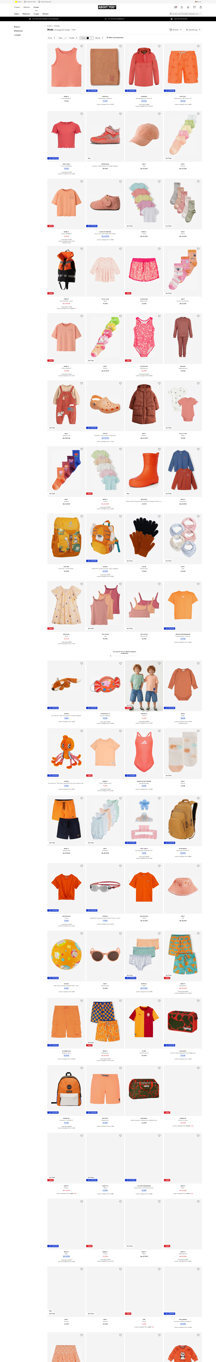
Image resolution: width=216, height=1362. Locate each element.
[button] (175, 30)
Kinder (36, 7)
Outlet (19, 1)
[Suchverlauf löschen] (200, 14)
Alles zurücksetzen (116, 37)
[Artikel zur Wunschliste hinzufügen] (81, 46)
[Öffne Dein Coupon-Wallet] (175, 7)
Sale (60, 38)
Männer (27, 7)
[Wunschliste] (194, 7)
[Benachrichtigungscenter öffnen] (188, 7)
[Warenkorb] (200, 7)
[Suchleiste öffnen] (170, 14)
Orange (57, 26)
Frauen (17, 7)
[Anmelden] (181, 7)
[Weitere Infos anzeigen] (66, 104)
